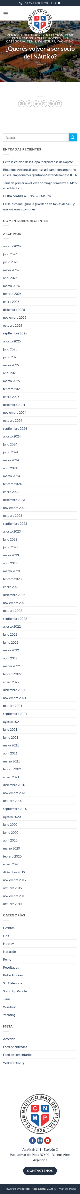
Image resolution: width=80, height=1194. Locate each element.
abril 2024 (10, 468)
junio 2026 (10, 262)
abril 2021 (10, 753)
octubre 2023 (12, 515)
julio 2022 (10, 634)
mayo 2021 (11, 745)
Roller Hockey (47, 38)
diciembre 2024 (14, 404)
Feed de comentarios (17, 1054)
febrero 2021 (12, 769)
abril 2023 (10, 563)
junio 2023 (10, 547)
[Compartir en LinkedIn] (58, 103)
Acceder (9, 1039)
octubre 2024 (12, 420)
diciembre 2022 (14, 595)
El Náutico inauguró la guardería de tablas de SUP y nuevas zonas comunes (39, 206)
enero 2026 (11, 301)
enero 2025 (11, 396)
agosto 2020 (12, 817)
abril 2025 (10, 373)
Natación (54, 35)
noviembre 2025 (14, 317)
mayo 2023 (11, 555)
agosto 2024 (12, 436)
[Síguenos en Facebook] (51, 3)
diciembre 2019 (14, 872)
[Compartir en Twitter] (36, 103)
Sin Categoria (12, 983)
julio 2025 (10, 349)
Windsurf (46, 41)
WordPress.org (13, 1062)
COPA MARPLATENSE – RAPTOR (27, 196)
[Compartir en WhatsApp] (21, 103)
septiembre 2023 (15, 523)
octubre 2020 (12, 801)
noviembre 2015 (14, 896)
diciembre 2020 (14, 785)
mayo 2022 (11, 650)
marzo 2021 (11, 761)
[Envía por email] (43, 103)
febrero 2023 (12, 579)
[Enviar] (73, 137)
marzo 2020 (11, 848)
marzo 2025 (11, 381)
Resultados (22, 38)
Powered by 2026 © (30, 1188)
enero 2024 (11, 492)
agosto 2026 (12, 246)
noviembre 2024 (14, 412)
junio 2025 (10, 357)
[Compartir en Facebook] (28, 103)
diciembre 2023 (14, 500)
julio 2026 (10, 254)
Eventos (12, 35)
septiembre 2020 (15, 809)
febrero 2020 (12, 856)
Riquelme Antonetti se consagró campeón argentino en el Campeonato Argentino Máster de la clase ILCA (40, 172)
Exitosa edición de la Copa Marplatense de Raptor (38, 162)
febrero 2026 (12, 293)
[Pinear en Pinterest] (51, 103)
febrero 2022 (12, 674)
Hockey (38, 35)
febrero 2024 (12, 484)
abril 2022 (10, 658)
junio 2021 (10, 737)
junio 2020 (10, 832)
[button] (5, 13)
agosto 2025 (12, 341)
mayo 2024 (11, 460)
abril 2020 (10, 840)
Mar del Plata (67, 1188)
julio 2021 (10, 729)
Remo (70, 35)
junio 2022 (10, 642)
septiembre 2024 (15, 428)
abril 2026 (10, 278)
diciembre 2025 (14, 309)
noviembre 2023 (14, 508)
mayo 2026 (11, 270)
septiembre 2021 (15, 713)
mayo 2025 (11, 365)
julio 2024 (10, 444)
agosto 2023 (12, 531)
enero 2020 (11, 864)
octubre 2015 (12, 904)
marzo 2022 (11, 666)
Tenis (31, 41)
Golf (25, 35)
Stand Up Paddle (15, 991)
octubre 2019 (12, 888)
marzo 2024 (11, 476)
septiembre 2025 (15, 333)
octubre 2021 (12, 705)
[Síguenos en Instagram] (55, 3)
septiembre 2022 (15, 618)
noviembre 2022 (14, 603)
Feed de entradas (15, 1047)
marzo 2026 (11, 286)
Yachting (65, 41)
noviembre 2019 (14, 880)
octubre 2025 (12, 325)
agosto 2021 (12, 721)
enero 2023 (11, 587)
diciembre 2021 (14, 690)
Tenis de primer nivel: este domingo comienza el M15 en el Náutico (40, 185)
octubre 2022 (12, 610)
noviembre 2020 (14, 793)
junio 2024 (10, 452)
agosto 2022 (12, 626)
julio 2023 (10, 539)
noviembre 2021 (14, 698)
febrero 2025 (12, 389)
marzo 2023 (11, 571)
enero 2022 (11, 682)
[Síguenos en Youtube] (59, 3)
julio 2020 (10, 824)
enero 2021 (11, 777)
